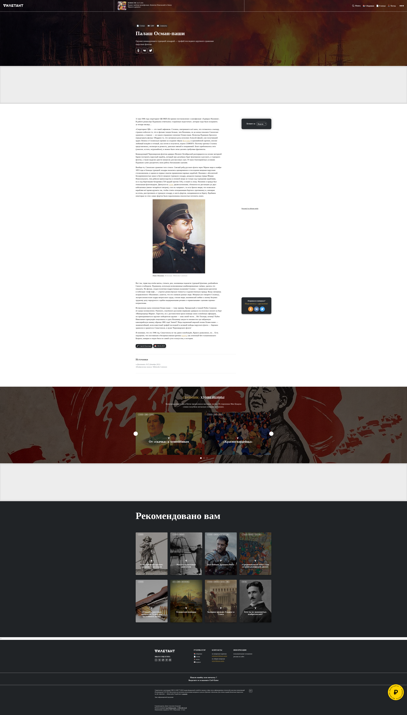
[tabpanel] (168, 433)
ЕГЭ (174, 581)
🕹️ (392, 6)
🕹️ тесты (196, 659)
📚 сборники (198, 654)
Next (271, 434)
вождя (184, 335)
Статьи (141, 414)
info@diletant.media (218, 661)
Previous (136, 434)
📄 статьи (197, 656)
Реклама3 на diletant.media (250, 208)
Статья (141, 26)
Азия (146, 414)
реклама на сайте (238, 656)
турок (171, 184)
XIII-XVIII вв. (185, 581)
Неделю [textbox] (260, 124)
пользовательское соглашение (242, 654)
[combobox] (261, 124)
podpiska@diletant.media (219, 656)
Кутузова (186, 141)
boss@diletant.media (171, 708)
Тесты (244, 581)
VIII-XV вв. (258, 534)
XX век (151, 414)
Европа (181, 534)
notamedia (184, 694)
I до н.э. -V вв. (224, 534)
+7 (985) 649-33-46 (182, 708)
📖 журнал (197, 662)
